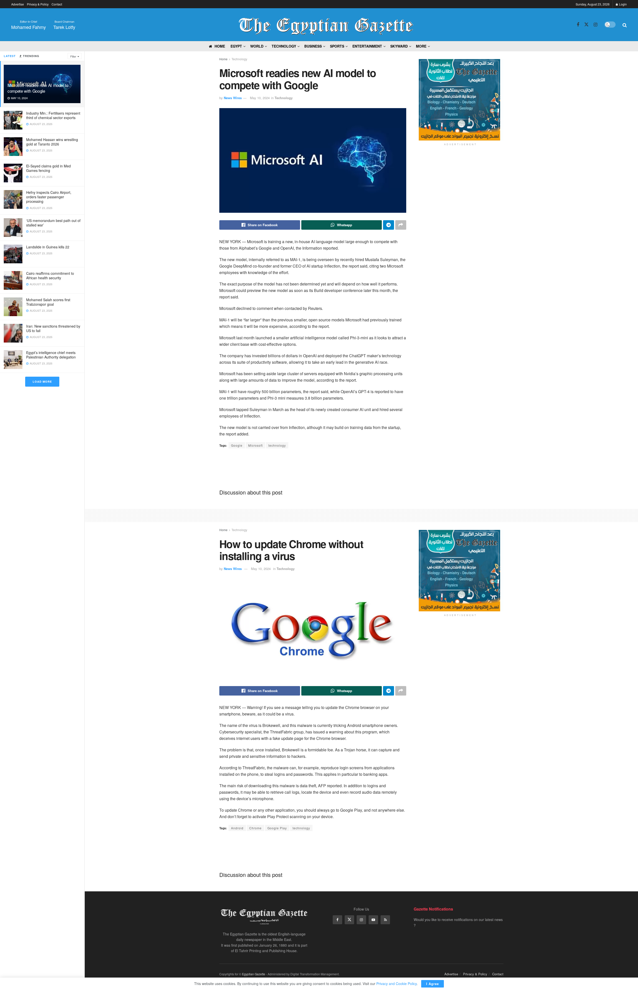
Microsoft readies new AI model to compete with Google (37, 88)
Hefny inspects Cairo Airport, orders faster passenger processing (48, 197)
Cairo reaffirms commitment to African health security (50, 275)
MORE (421, 46)
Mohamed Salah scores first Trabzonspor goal (48, 302)
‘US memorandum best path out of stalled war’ (53, 222)
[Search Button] (625, 24)
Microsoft (255, 445)
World (256, 46)
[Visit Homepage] (326, 24)
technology (277, 445)
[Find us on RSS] (385, 919)
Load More (42, 381)
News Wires (233, 97)
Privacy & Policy (38, 4)
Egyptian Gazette (253, 974)
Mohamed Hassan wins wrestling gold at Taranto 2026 (52, 141)
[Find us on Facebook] (578, 24)
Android (237, 828)
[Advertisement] (312, 468)
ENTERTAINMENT (367, 46)
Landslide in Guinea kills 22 (47, 246)
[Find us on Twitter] (586, 24)
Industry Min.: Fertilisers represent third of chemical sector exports (53, 115)
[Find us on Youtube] (373, 919)
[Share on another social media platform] (400, 225)
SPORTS (337, 46)
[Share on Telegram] (388, 225)
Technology (284, 46)
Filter (73, 56)
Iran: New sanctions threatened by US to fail (53, 328)
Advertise (17, 4)
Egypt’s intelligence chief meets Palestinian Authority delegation (51, 354)
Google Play (277, 828)
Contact (57, 4)
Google (236, 445)
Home (223, 59)
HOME (220, 46)
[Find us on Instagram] (595, 24)
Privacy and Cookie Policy (396, 983)
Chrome (255, 828)
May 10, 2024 (260, 97)
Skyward (399, 46)
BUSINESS (313, 46)
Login (622, 4)
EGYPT (236, 46)
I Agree (432, 983)
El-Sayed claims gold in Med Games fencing (48, 168)
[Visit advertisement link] (460, 100)
